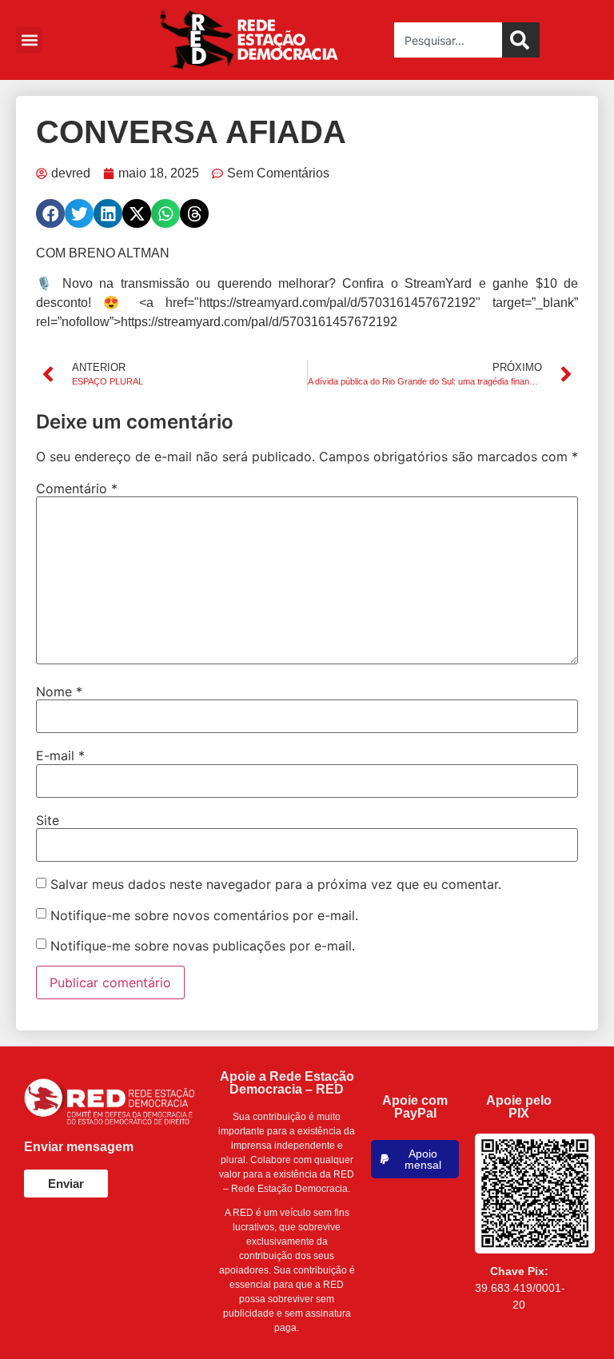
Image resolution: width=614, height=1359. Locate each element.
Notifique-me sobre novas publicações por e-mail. (202, 945)
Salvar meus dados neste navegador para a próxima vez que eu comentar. (275, 884)
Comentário (77, 488)
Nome (59, 691)
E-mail (60, 755)
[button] (29, 40)
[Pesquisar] (521, 40)
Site (47, 820)
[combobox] (448, 40)
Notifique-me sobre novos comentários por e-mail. (204, 915)
